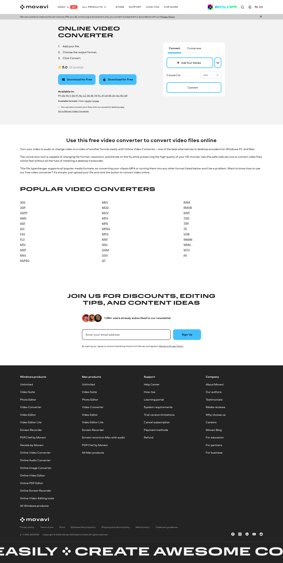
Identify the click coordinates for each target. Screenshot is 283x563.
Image (96, 100)
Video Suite (27, 392)
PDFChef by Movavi (33, 437)
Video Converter (31, 407)
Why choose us (216, 415)
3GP (23, 207)
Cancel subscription (157, 422)
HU (117, 95)
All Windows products (34, 506)
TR (95, 95)
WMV (187, 245)
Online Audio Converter (35, 460)
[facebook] (233, 534)
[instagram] (240, 534)
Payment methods (156, 430)
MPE (105, 223)
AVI (22, 229)
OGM (105, 250)
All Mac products (93, 453)
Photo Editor (28, 399)
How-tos (149, 392)
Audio (88, 100)
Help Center (152, 384)
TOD (186, 218)
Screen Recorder (31, 430)
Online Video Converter (35, 453)
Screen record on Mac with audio (103, 437)
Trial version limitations (159, 415)
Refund (148, 437)
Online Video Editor (32, 475)
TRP (186, 223)
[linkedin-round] (247, 534)
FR (67, 95)
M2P (23, 250)
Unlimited (26, 384)
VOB (186, 234)
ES (73, 95)
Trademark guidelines (167, 527)
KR (109, 95)
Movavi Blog (214, 430)
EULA (62, 527)
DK (88, 95)
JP (102, 95)
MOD (105, 207)
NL (80, 95)
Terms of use (46, 527)
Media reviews (215, 407)
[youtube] (254, 534)
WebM (188, 239)
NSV (105, 245)
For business (214, 453)
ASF (22, 223)
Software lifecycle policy (83, 527)
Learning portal (154, 399)
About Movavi (215, 384)
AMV (23, 218)
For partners (214, 445)
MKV (105, 202)
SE (92, 95)
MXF (105, 239)
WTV (187, 250)
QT (104, 260)
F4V (22, 234)
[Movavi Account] (249, 7)
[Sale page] (222, 7)
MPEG (106, 229)
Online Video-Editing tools (37, 498)
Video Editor (28, 415)
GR (125, 95)
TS (185, 229)
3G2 (22, 202)
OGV (105, 255)
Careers (211, 422)
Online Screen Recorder (35, 491)
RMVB (188, 207)
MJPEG (24, 260)
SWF (187, 213)
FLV (22, 239)
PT (77, 95)
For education (215, 437)
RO (121, 95)
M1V (23, 245)
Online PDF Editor (31, 483)
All (185, 255)
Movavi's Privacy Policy (171, 346)
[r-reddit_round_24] (261, 534)
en (261, 7)
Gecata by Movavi (31, 445)
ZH (113, 95)
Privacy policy (27, 527)
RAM (187, 202)
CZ (84, 95)
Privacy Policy (167, 16)
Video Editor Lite (31, 422)
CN (106, 95)
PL (99, 95)
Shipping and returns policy (116, 527)
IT (70, 95)
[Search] (242, 7)
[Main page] (34, 7)
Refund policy (143, 527)
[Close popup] (261, 16)
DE (63, 95)
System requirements (158, 407)
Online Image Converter (35, 468)
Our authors (214, 392)
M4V (23, 255)
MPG (105, 234)
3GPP (24, 213)
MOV (105, 213)
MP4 (205, 75)
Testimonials (214, 399)
